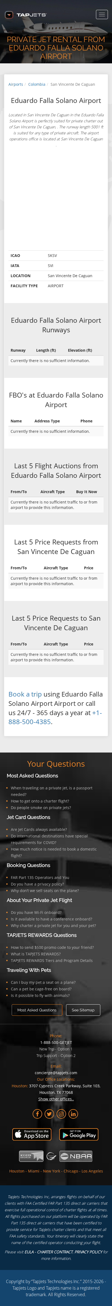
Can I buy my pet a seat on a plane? (43, 982)
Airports (15, 84)
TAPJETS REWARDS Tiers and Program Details (52, 960)
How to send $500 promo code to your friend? (52, 947)
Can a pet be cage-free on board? (41, 988)
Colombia (36, 84)
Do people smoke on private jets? (41, 807)
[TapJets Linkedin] (73, 1114)
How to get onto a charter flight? (40, 801)
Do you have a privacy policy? (37, 884)
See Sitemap (83, 1010)
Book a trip (25, 693)
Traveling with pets (29, 970)
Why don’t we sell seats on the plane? (45, 890)
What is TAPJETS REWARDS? (36, 953)
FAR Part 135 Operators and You (40, 877)
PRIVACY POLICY (88, 1251)
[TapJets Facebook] (37, 1114)
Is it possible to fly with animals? (40, 995)
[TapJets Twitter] (49, 1114)
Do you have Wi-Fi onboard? (36, 912)
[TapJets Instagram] (61, 1114)
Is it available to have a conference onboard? (51, 919)
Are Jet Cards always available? (39, 829)
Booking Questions (28, 865)
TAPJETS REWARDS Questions (42, 935)
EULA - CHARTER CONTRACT (48, 1251)
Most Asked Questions (32, 775)
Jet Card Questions (28, 817)
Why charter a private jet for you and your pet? (53, 925)
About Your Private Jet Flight (39, 900)
